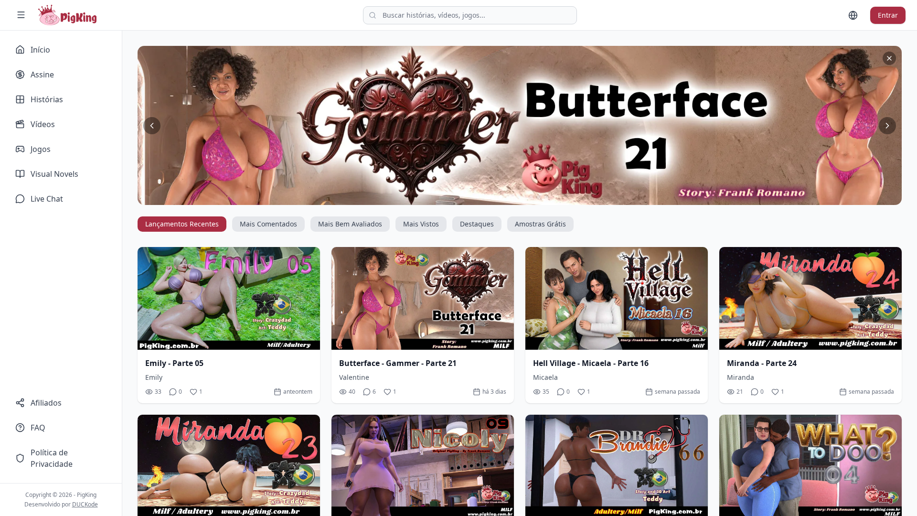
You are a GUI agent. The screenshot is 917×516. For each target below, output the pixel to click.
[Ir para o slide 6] (531, 197)
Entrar (888, 15)
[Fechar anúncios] (889, 58)
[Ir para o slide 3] (508, 197)
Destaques (477, 223)
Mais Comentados (268, 223)
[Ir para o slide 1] (493, 197)
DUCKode (85, 504)
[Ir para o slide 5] (523, 197)
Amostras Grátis (540, 223)
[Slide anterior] (151, 125)
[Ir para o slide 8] (546, 197)
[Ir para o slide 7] (539, 197)
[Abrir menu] (21, 14)
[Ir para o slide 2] (500, 197)
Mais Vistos (421, 223)
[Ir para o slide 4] (516, 197)
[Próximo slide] (887, 125)
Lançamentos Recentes (182, 223)
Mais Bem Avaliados (350, 223)
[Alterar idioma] (853, 15)
